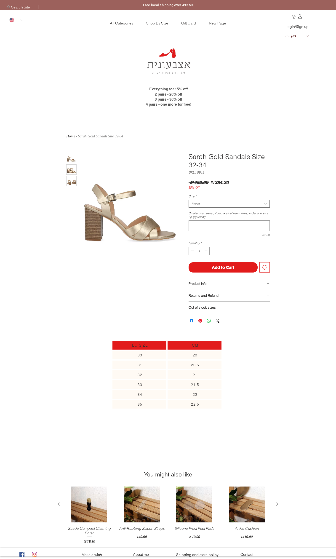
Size (192, 196)
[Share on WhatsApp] (209, 321)
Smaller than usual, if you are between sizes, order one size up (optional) (228, 215)
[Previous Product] (58, 504)
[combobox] (229, 204)
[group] (168, 515)
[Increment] (206, 251)
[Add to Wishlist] (264, 267)
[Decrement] (192, 251)
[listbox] (297, 36)
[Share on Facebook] (191, 321)
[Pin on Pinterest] (200, 321)
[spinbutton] (199, 251)
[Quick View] (89, 504)
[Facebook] (21, 554)
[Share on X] (217, 321)
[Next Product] (277, 504)
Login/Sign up (297, 26)
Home (70, 136)
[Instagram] (34, 554)
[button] (294, 17)
